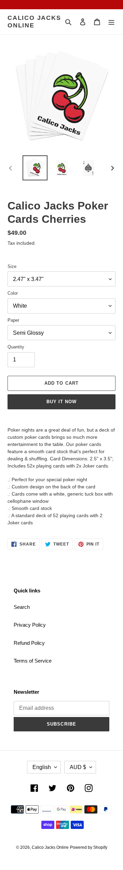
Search (22, 607)
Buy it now (61, 401)
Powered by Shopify (88, 847)
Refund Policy (29, 643)
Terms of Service (33, 661)
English (41, 767)
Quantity (16, 346)
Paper (13, 320)
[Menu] (111, 21)
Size (12, 266)
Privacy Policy (30, 625)
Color (13, 293)
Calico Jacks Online (34, 21)
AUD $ (78, 767)
